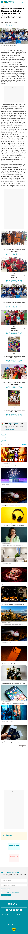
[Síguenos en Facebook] (7, 910)
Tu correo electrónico (4, 883)
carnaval (3, 435)
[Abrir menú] (2, 2)
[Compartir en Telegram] (14, 25)
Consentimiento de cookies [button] (18, 921)
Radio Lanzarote (22, 914)
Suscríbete (6, 895)
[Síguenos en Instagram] (14, 910)
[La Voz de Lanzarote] (9, 2)
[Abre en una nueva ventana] (14, 929)
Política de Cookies (8, 921)
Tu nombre (3, 878)
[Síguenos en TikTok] (21, 910)
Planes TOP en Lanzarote (19, 916)
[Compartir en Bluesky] (4, 25)
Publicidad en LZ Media (8, 916)
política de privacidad (15, 892)
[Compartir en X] (7, 25)
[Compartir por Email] (17, 25)
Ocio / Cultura (4, 6)
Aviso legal (6, 918)
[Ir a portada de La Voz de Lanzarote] (14, 904)
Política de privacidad (13, 918)
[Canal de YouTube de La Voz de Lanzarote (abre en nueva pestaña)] (20, 2)
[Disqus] (14, 767)
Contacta (4, 914)
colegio (3, 437)
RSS (17, 914)
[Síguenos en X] (17, 910)
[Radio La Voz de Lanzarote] (23, 2)
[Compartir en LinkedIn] (9, 25)
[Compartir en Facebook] (2, 25)
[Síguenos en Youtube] (10, 910)
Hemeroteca (13, 914)
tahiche (3, 440)
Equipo (8, 914)
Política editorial (21, 918)
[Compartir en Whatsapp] (12, 25)
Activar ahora (8, 429)
